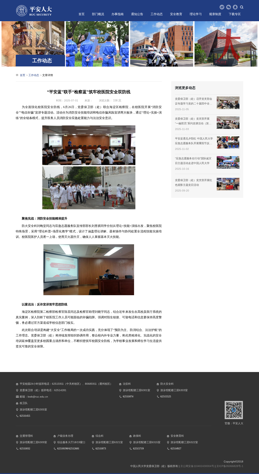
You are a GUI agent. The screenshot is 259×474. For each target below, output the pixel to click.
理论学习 (196, 14)
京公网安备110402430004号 (197, 466)
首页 (81, 14)
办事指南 (117, 14)
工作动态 (157, 14)
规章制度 (215, 14)
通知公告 (137, 14)
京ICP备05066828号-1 (229, 466)
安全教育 (176, 14)
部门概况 (98, 14)
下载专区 (235, 14)
